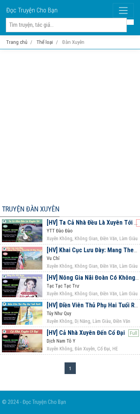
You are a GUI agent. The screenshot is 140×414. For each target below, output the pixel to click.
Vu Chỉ (53, 258)
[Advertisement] (70, 125)
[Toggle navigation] (123, 10)
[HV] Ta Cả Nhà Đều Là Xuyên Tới (90, 222)
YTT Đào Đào (60, 231)
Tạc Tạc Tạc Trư (63, 286)
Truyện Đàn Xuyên (31, 209)
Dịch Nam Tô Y (61, 341)
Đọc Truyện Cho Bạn (32, 10)
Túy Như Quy (59, 313)
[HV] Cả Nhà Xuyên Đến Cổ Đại (86, 332)
